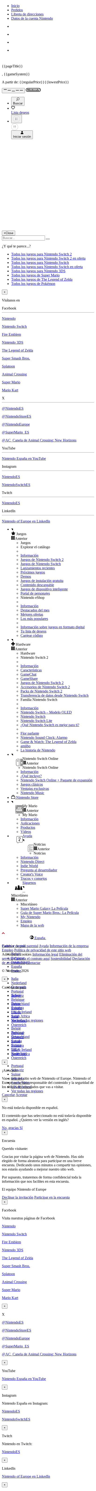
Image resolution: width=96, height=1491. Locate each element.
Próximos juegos (33, 572)
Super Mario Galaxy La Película (44, 908)
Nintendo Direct (32, 862)
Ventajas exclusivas (35, 789)
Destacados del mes (35, 610)
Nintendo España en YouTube (24, 458)
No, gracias (11, 1128)
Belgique (17, 999)
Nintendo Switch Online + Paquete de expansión (56, 780)
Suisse (16, 1074)
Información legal (45, 954)
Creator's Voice (32, 874)
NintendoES (11, 477)
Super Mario (11, 382)
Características (31, 670)
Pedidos (17, 10)
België (16, 1028)
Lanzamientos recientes (38, 568)
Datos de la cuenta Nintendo (32, 18)
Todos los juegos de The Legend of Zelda (41, 279)
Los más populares (34, 619)
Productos (28, 827)
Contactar (33, 963)
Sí (21, 1128)
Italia (14, 979)
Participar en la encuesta (52, 1197)
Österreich (18, 1058)
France (16, 1012)
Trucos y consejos (34, 878)
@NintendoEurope (16, 424)
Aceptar (21, 1095)
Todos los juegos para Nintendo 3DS (38, 271)
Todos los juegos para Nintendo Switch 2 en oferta (48, 258)
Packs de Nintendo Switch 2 (41, 691)
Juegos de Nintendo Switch (41, 564)
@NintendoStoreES (16, 416)
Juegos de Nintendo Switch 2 (42, 560)
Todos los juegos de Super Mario (35, 275)
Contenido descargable (37, 585)
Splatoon (8, 366)
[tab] (48, 937)
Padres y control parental (20, 946)
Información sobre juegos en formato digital (53, 627)
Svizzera (17, 1045)
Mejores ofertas (32, 614)
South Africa (20, 1016)
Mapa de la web (32, 925)
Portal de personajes (35, 593)
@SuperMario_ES (15, 432)
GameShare (29, 679)
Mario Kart (10, 390)
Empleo (26, 921)
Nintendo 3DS (12, 342)
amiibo (26, 746)
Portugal (17, 991)
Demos (26, 576)
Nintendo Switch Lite (36, 721)
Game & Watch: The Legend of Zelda (48, 742)
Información (29, 555)
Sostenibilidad (61, 959)
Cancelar (8, 1095)
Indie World (29, 866)
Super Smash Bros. (16, 358)
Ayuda (44, 946)
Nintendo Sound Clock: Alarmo (44, 738)
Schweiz (17, 1037)
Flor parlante (30, 733)
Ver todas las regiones (27, 1020)
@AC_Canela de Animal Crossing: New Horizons (39, 440)
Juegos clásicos (32, 784)
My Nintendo (30, 917)
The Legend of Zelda (17, 350)
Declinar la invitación (17, 1197)
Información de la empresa (69, 946)
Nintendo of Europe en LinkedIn (26, 521)
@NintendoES (13, 408)
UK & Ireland (21, 1012)
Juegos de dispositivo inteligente (44, 589)
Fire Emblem (11, 334)
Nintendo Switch (14, 326)
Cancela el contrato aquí (32, 959)
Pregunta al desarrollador (39, 870)
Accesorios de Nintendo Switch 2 (45, 687)
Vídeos (26, 832)
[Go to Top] (48, 933)
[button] (52, 533)
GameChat (28, 674)
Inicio (15, 6)
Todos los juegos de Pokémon (33, 284)
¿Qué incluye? (31, 776)
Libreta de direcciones (27, 14)
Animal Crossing (14, 374)
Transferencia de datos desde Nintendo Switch (55, 695)
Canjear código (32, 635)
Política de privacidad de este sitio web (42, 950)
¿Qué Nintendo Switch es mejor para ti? (50, 725)
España (16, 966)
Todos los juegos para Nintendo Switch (40, 263)
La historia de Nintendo (38, 750)
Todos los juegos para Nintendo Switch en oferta (47, 267)
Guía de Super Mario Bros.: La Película (50, 913)
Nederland (19, 983)
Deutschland (20, 1004)
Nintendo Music (32, 793)
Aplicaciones (30, 823)
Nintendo (9, 318)
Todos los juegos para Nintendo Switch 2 (41, 254)
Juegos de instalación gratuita (42, 581)
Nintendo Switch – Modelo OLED (46, 712)
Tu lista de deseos (33, 631)
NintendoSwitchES (16, 485)
